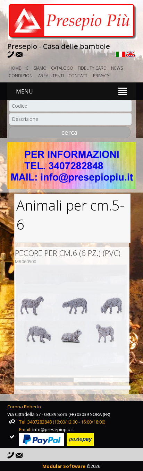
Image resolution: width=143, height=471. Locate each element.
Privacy (101, 76)
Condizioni (21, 76)
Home (15, 68)
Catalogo (62, 68)
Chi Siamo (36, 68)
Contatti (78, 76)
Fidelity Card (92, 68)
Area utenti (51, 76)
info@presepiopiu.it (53, 429)
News (117, 68)
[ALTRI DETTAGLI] (72, 321)
